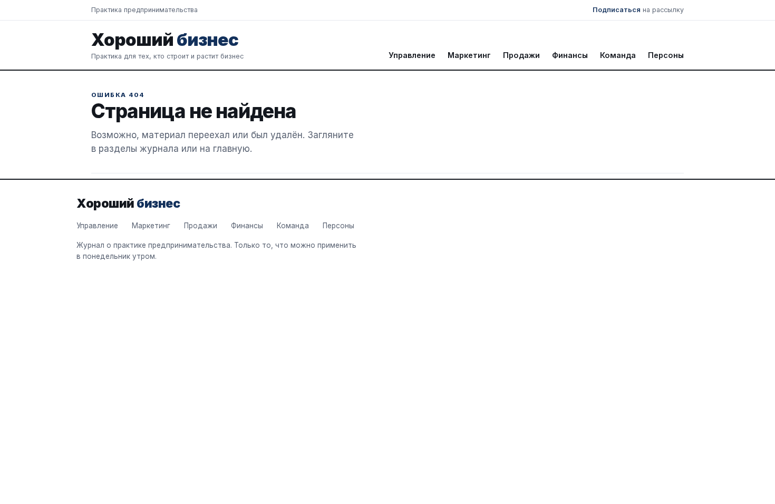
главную (231, 148)
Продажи (521, 55)
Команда (618, 55)
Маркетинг (469, 55)
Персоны (666, 55)
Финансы (570, 55)
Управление (412, 55)
